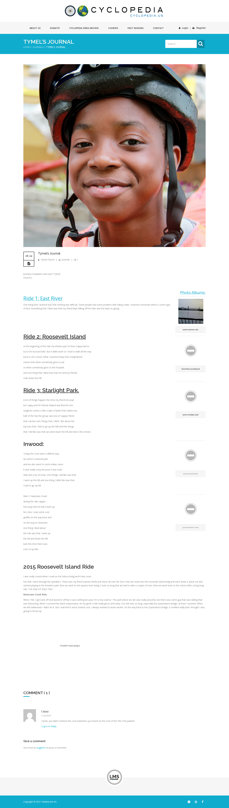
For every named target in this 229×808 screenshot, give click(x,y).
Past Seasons (135, 28)
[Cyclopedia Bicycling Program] (114, 11)
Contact (158, 28)
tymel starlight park (190, 415)
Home (26, 47)
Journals (38, 47)
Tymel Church (48, 259)
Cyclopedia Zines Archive (84, 28)
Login (185, 28)
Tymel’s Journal (49, 253)
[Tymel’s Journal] (114, 246)
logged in (41, 747)
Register (201, 28)
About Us (35, 28)
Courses (113, 28)
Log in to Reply (48, 726)
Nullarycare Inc (49, 801)
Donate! (55, 28)
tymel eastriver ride (190, 330)
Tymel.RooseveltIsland (190, 369)
